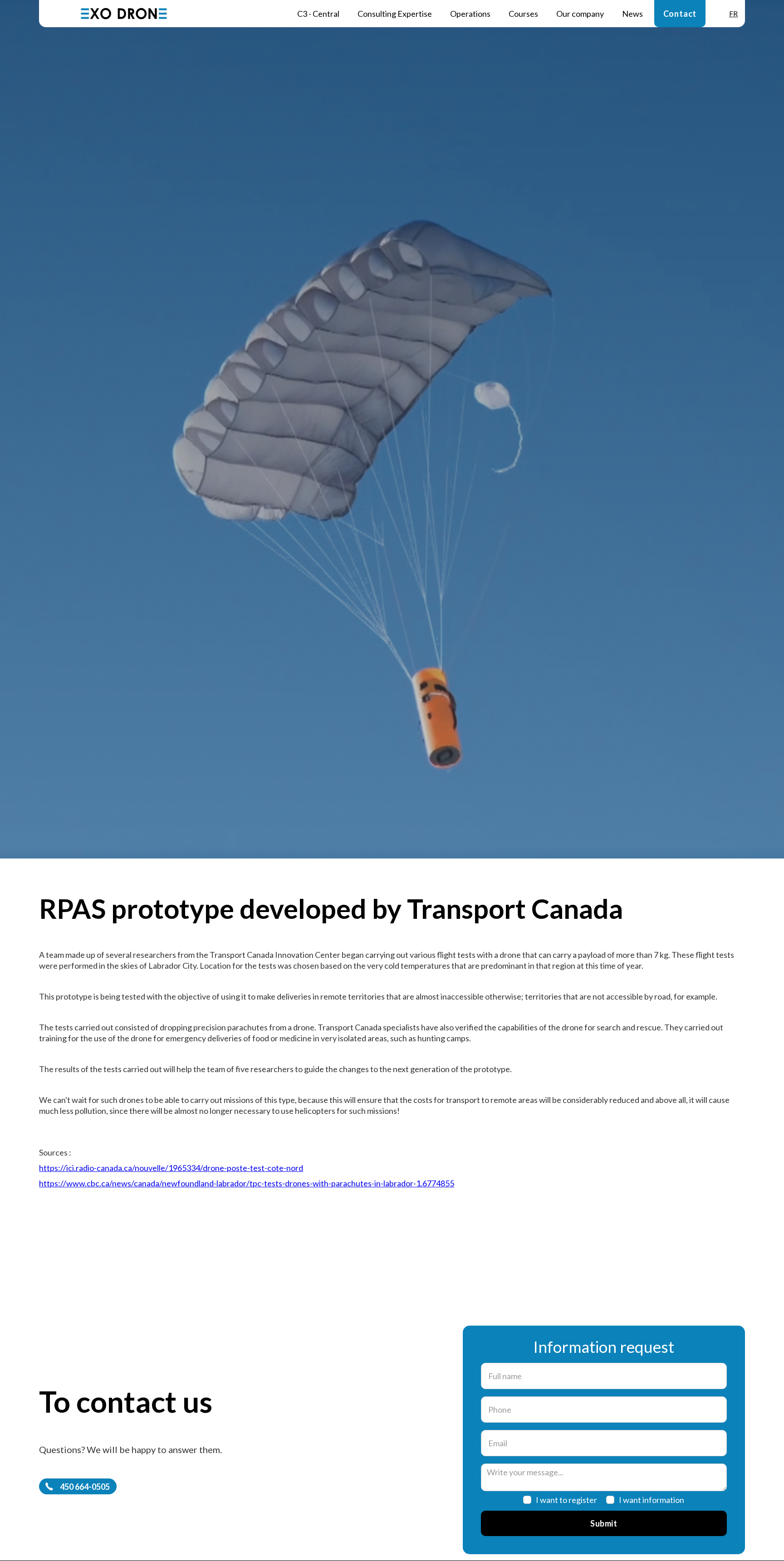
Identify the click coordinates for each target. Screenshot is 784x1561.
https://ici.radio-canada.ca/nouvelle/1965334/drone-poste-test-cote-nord (171, 1168)
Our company (580, 14)
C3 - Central (318, 14)
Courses (523, 14)
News (632, 14)
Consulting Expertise (395, 14)
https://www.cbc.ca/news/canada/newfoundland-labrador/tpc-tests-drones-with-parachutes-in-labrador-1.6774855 (246, 1183)
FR (733, 13)
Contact (680, 14)
